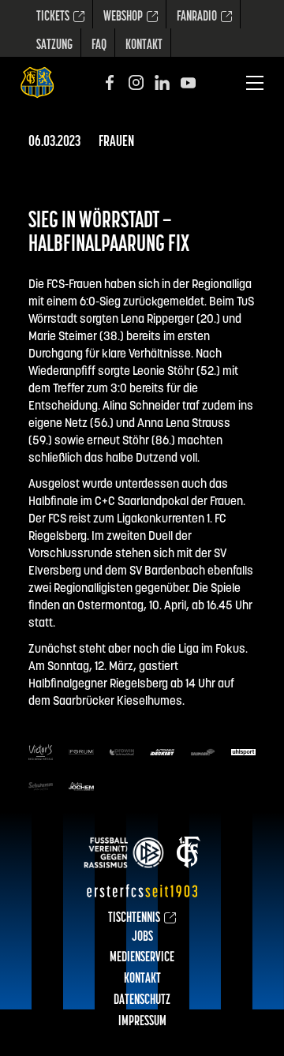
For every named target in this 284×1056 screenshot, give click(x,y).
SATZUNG (54, 46)
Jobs (142, 938)
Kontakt (144, 46)
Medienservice (142, 958)
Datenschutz (142, 1001)
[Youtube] (188, 82)
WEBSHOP (123, 17)
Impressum (142, 1022)
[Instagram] (136, 82)
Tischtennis (134, 919)
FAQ (99, 46)
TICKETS (52, 17)
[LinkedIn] (162, 82)
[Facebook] (110, 82)
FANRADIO (197, 17)
